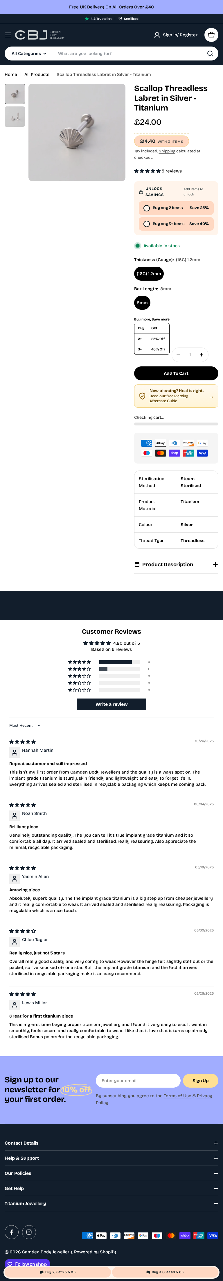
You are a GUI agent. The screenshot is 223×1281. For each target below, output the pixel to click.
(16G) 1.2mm (149, 273)
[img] (22, 741)
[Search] (210, 53)
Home (11, 74)
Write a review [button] (112, 704)
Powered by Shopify (95, 1252)
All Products (36, 74)
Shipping (167, 151)
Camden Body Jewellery (47, 1252)
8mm (142, 302)
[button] (148, 171)
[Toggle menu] (8, 34)
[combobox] (111, 53)
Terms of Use (177, 1095)
